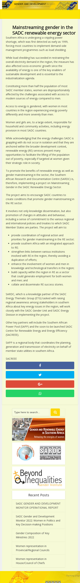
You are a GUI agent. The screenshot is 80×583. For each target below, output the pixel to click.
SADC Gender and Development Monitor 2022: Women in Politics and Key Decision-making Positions (38, 520)
